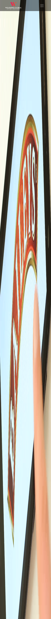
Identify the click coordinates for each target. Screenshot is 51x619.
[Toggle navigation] (42, 5)
